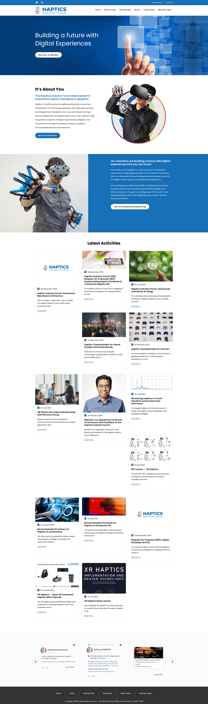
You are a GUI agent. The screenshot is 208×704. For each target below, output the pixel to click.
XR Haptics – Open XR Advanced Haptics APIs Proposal (55, 596)
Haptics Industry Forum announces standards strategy (150, 290)
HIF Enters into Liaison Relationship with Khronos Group (56, 413)
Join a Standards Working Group (130, 206)
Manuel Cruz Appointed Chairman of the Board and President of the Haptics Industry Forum (103, 422)
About (137, 9)
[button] (172, 661)
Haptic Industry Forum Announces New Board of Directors (56, 294)
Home (98, 9)
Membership (125, 9)
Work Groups (110, 9)
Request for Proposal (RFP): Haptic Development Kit (150, 541)
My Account (157, 2)
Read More (42, 311)
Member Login (164, 9)
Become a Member (48, 55)
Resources (107, 693)
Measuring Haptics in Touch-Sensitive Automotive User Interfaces (147, 401)
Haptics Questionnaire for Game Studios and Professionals (102, 346)
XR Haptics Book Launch (97, 600)
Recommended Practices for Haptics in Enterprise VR (100, 524)
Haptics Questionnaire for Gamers (150, 348)
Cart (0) (169, 2)
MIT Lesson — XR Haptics (144, 469)
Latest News (149, 9)
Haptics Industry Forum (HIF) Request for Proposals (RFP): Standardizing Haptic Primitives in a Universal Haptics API (103, 280)
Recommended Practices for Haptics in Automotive (53, 530)
